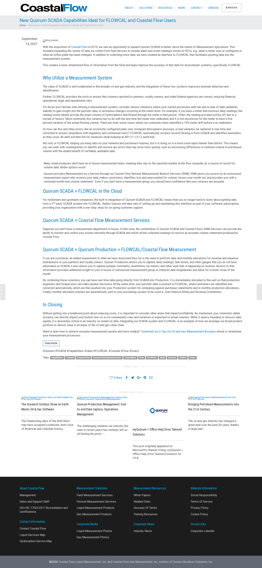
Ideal (162, 357)
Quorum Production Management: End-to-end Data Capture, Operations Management (102, 409)
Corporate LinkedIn (202, 531)
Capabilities (57, 357)
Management (28, 495)
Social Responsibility (204, 495)
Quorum (172, 357)
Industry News (143, 531)
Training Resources (146, 514)
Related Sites (142, 501)
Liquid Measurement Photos (94, 531)
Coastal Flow (79, 47)
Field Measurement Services (95, 495)
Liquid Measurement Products (95, 508)
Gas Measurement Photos (93, 537)
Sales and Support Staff (34, 501)
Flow (141, 357)
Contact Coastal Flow (33, 528)
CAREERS (213, 7)
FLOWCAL (152, 357)
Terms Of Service (201, 501)
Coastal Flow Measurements (107, 357)
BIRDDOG (232, 7)
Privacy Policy (200, 508)
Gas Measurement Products (94, 514)
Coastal (70, 357)
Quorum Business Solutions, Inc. (193, 562)
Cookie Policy (199, 514)
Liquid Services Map (32, 535)
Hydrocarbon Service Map (36, 541)
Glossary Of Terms (145, 508)
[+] (47, 398)
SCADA (182, 357)
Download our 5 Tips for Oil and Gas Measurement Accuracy (178, 331)
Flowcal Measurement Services (96, 501)
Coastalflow (130, 357)
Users (193, 357)
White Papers (142, 495)
